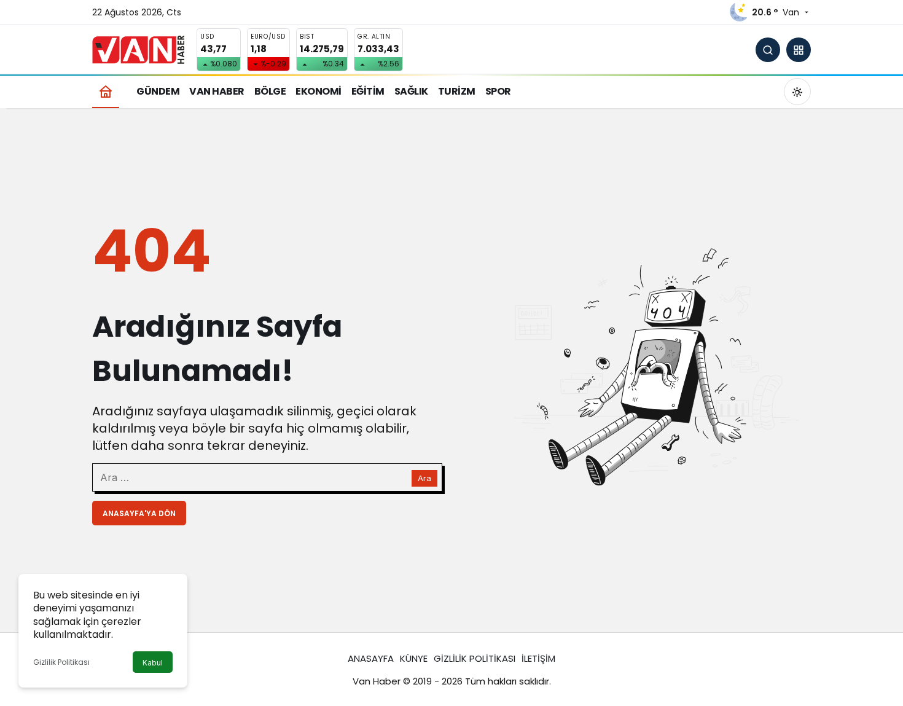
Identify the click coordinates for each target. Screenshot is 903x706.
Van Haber (377, 681)
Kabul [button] (153, 662)
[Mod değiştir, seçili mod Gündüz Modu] (797, 91)
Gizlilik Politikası (61, 662)
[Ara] (768, 49)
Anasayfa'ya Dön (139, 513)
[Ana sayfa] (105, 91)
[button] (798, 49)
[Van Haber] (138, 49)
